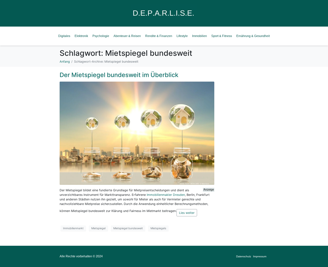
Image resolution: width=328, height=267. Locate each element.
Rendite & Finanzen (158, 36)
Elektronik (81, 36)
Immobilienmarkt (73, 228)
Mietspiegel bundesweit (128, 228)
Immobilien (199, 36)
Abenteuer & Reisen (127, 36)
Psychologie (100, 36)
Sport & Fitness (221, 36)
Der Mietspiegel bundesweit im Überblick (119, 75)
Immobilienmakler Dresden (166, 195)
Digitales (64, 36)
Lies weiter (187, 213)
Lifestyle (182, 36)
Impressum (259, 256)
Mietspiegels (158, 228)
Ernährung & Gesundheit (253, 36)
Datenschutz (243, 256)
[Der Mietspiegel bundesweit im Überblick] (137, 133)
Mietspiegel (98, 228)
